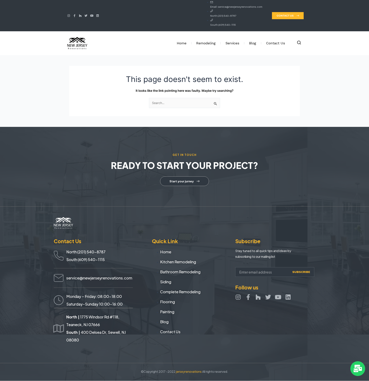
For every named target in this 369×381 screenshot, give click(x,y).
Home (181, 43)
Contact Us (275, 43)
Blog (252, 43)
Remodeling (206, 43)
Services (232, 43)
